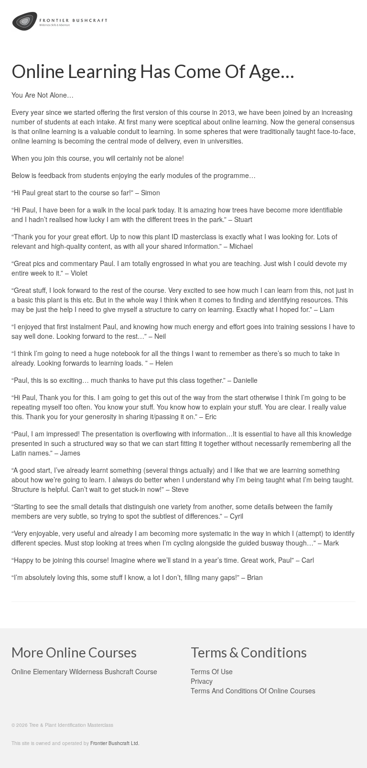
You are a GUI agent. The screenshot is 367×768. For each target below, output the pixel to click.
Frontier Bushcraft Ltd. (115, 743)
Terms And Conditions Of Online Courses (253, 690)
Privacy (202, 681)
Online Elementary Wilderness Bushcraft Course (84, 671)
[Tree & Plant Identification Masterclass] (183, 21)
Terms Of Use (212, 671)
